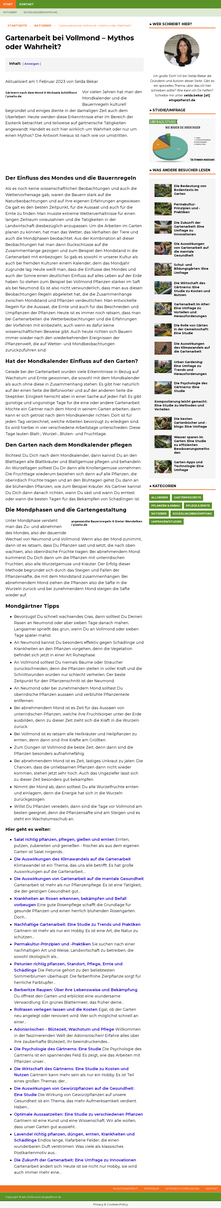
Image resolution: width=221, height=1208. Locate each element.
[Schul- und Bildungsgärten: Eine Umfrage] (163, 269)
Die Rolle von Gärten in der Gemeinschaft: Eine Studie (191, 329)
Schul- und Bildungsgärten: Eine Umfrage (191, 268)
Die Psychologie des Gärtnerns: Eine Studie (190, 387)
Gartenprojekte (187, 497)
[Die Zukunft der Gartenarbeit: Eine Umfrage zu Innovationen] (163, 227)
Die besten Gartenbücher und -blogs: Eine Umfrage (190, 422)
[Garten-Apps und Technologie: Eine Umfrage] (163, 466)
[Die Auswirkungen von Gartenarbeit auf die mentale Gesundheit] (163, 248)
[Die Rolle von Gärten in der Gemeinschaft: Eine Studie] (163, 329)
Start (8, 4)
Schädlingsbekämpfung (41, 12)
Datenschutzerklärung (182, 1188)
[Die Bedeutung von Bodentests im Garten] (163, 190)
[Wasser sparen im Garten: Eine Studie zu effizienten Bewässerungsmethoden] (163, 441)
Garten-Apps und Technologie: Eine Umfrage (189, 466)
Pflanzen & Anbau (165, 505)
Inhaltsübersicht (125, 1188)
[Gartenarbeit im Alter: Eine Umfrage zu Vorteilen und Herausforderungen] (163, 308)
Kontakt (26, 4)
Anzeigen (31, 63)
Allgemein (159, 497)
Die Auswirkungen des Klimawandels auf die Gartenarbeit (192, 347)
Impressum (151, 1188)
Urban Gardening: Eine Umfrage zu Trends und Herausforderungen (190, 368)
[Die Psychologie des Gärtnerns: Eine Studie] (163, 387)
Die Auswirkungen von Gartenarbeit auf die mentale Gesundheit (191, 250)
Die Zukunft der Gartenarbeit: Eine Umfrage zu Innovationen (189, 228)
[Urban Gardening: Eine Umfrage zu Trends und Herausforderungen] (163, 366)
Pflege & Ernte (198, 505)
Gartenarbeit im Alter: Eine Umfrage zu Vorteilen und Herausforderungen (192, 310)
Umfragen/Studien (166, 521)
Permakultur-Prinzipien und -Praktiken (187, 208)
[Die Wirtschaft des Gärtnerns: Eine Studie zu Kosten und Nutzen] (163, 287)
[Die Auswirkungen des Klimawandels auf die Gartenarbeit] (163, 348)
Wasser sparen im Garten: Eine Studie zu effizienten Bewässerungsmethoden (191, 445)
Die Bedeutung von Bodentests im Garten (190, 190)
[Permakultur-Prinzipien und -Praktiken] (163, 208)
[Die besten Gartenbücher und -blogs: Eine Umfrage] (163, 423)
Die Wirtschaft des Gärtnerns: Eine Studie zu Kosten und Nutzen (192, 289)
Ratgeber (10, 12)
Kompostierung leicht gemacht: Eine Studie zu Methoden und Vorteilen (181, 405)
